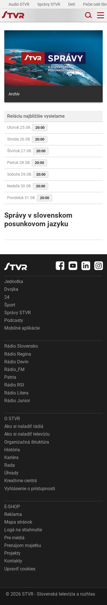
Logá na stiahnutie (23, 529)
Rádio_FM (14, 369)
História (12, 449)
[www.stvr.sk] (15, 266)
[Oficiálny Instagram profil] (98, 265)
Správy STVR (49, 4)
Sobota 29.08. (26, 174)
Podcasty (13, 320)
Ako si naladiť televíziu (27, 434)
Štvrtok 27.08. (26, 151)
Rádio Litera (16, 393)
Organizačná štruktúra (26, 442)
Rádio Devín (16, 361)
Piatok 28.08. (25, 162)
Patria (10, 377)
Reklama (13, 514)
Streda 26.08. (25, 139)
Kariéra (11, 457)
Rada (9, 465)
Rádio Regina (17, 354)
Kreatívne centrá (20, 480)
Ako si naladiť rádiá (23, 426)
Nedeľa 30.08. (26, 186)
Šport (9, 305)
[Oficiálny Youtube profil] (73, 265)
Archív (14, 94)
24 (6, 297)
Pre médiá (14, 537)
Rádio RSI (14, 385)
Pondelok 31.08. (28, 197)
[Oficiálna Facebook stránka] (60, 265)
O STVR (12, 418)
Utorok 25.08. (26, 127)
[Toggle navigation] (100, 15)
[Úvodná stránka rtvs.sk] (13, 15)
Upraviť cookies (19, 569)
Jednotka (13, 281)
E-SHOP (12, 506)
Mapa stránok (18, 522)
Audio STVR (19, 4)
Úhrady (11, 473)
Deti (72, 4)
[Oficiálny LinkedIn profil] (86, 265)
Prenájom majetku (22, 545)
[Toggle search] (88, 15)
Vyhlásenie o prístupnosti (29, 488)
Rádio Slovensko (21, 346)
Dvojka (11, 289)
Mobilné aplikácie (22, 328)
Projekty (12, 553)
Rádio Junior (17, 400)
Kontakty (13, 561)
